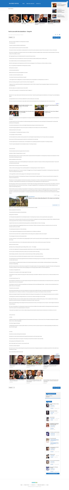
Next (58, 37)
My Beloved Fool (52, 454)
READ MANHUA (10, 8)
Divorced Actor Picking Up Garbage (54, 467)
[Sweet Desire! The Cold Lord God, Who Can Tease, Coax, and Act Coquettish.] (47, 425)
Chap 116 (52, 413)
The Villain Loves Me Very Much (54, 432)
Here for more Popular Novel (52, 473)
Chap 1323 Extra (53, 433)
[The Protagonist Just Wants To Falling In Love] (47, 449)
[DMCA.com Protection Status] (34, 482)
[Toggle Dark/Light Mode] (59, 34)
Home (9, 34)
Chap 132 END (52, 418)
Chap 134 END (52, 455)
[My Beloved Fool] (47, 456)
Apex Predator (52, 417)
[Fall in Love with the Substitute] (47, 462)
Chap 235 (52, 471)
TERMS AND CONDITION (30, 3)
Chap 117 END (52, 412)
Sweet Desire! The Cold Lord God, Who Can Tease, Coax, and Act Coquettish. (54, 424)
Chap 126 (52, 464)
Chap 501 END (52, 405)
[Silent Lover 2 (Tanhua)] (47, 412)
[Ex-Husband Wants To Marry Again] (47, 405)
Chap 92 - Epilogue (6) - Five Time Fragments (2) (54, 440)
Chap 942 (52, 451)
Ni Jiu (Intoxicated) (53, 438)
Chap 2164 (52, 428)
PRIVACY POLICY (26, 484)
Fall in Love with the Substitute (15, 34)
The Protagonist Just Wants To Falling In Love (54, 447)
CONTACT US (38, 3)
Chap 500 (52, 408)
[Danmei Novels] (13, 3)
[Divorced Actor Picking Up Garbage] (47, 468)
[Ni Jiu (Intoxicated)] (47, 440)
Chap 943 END (52, 449)
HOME (23, 3)
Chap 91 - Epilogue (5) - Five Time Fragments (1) (54, 443)
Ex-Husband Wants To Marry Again (54, 404)
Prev (55, 37)
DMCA (47, 484)
